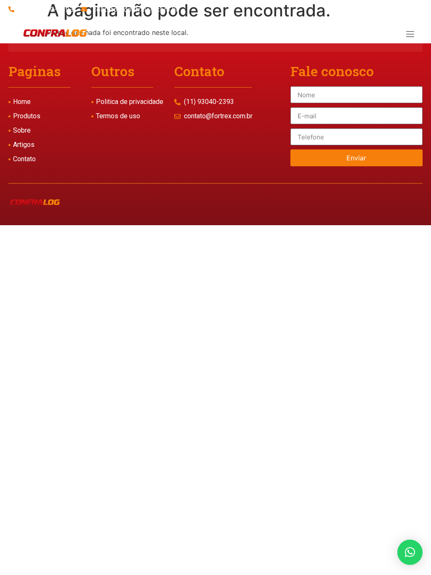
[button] (410, 552)
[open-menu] (409, 35)
